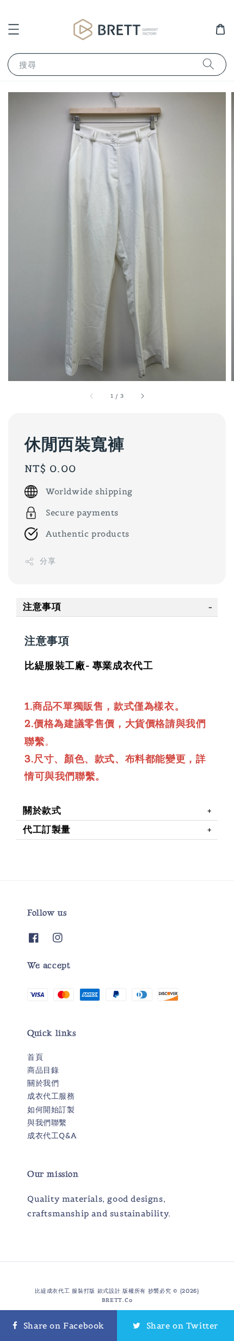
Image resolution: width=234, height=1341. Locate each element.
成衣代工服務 (51, 1096)
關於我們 (43, 1083)
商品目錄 (43, 1070)
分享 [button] (48, 561)
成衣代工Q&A (51, 1135)
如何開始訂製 (51, 1109)
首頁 (35, 1057)
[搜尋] (208, 64)
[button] (14, 29)
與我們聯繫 (47, 1122)
